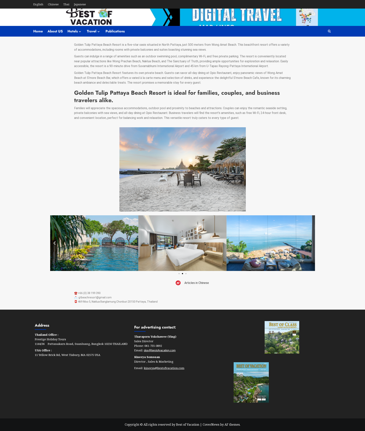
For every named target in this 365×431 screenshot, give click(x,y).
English (38, 4)
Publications (115, 31)
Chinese (53, 4)
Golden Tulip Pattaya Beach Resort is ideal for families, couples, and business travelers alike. (177, 96)
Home (38, 31)
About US (55, 31)
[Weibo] (178, 282)
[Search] (329, 31)
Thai (66, 4)
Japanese (80, 4)
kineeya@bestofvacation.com (164, 368)
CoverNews (211, 424)
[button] (54, 243)
